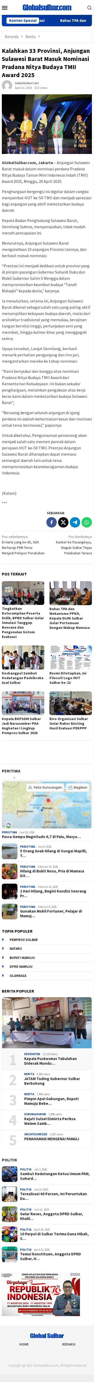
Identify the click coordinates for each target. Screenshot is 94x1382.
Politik (9, 1159)
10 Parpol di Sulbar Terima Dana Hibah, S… (54, 1236)
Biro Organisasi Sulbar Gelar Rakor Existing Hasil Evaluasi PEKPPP (68, 723)
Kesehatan (32, 1054)
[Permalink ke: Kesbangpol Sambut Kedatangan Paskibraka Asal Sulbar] (23, 657)
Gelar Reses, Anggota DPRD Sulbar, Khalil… (51, 1216)
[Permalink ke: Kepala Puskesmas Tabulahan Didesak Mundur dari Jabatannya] (47, 1022)
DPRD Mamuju (21, 966)
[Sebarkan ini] (51, 522)
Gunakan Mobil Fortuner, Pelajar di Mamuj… (51, 913)
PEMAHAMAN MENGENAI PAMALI (51, 1139)
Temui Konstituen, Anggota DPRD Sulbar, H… (50, 1256)
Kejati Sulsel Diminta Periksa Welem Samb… (50, 1121)
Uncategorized (35, 1134)
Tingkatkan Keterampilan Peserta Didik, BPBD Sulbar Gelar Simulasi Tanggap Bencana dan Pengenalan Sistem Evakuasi (23, 622)
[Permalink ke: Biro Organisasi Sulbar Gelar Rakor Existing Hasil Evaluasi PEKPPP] (70, 703)
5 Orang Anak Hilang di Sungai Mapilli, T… (53, 853)
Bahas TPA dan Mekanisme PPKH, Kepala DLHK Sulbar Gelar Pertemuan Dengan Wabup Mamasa (69, 618)
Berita (29, 1074)
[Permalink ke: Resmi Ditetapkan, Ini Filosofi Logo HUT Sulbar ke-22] (70, 657)
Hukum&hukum (35, 1114)
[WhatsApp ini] (87, 522)
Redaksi (69, 1344)
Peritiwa (11, 770)
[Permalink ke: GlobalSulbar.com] (7, 85)
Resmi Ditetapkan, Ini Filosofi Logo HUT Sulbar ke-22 (67, 678)
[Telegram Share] (75, 522)
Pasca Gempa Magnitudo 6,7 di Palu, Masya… (41, 836)
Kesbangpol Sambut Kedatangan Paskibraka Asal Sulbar (22, 678)
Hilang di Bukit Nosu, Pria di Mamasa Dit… (52, 873)
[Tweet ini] (63, 522)
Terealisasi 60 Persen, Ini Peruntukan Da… (53, 1196)
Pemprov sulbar (24, 940)
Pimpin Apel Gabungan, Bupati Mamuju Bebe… (51, 1101)
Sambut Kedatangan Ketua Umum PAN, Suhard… (55, 1176)
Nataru (16, 948)
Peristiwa (9, 832)
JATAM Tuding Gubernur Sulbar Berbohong (52, 1081)
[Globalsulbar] (46, 7)
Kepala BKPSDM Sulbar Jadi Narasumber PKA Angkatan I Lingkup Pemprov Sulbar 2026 (21, 725)
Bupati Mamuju (22, 958)
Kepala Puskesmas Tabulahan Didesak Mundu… (50, 1061)
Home (24, 1344)
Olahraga (18, 976)
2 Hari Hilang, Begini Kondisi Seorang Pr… (53, 893)
